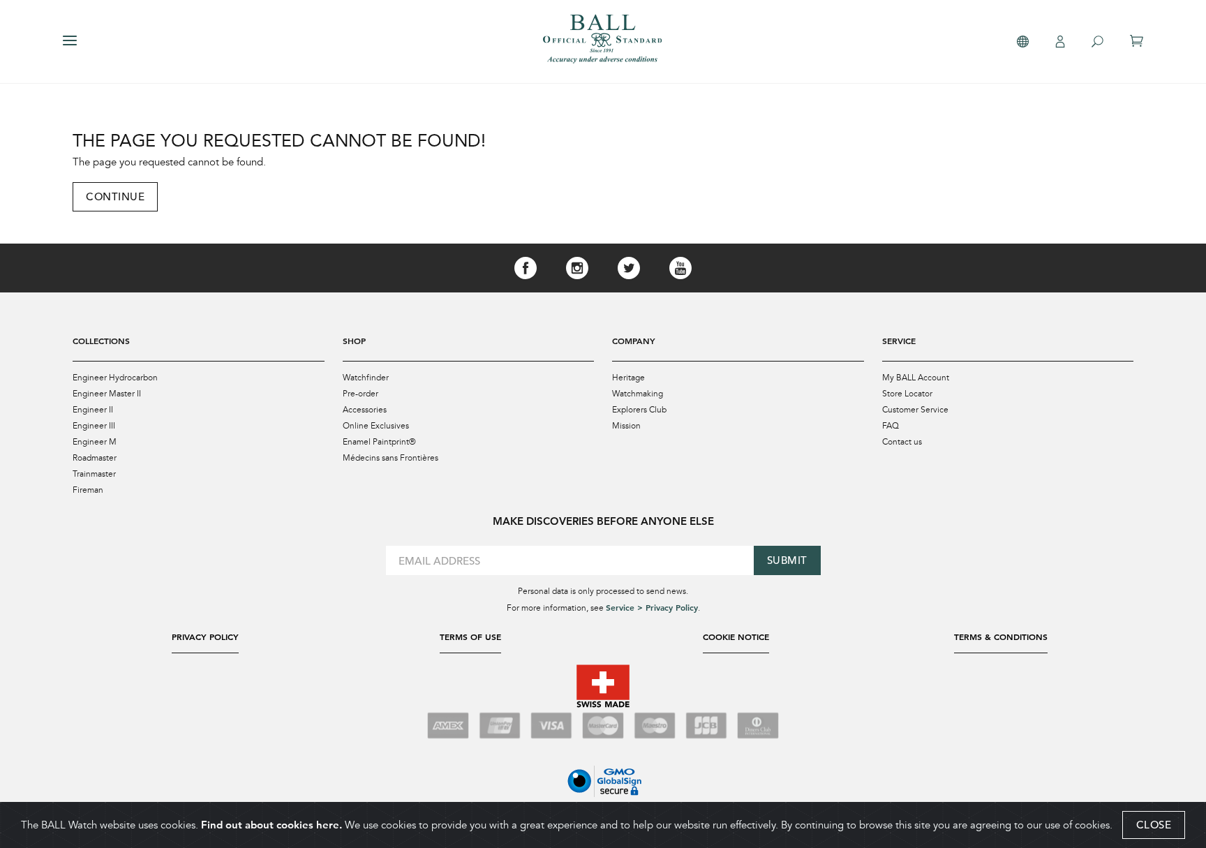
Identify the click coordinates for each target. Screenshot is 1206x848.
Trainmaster (94, 473)
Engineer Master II (107, 393)
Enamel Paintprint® (379, 441)
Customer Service (915, 409)
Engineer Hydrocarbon (115, 377)
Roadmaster (95, 457)
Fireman (88, 490)
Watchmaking (637, 393)
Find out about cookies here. (271, 824)
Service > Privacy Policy (652, 607)
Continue (115, 196)
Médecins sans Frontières (390, 457)
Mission (626, 425)
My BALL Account (915, 377)
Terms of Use (470, 636)
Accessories (365, 409)
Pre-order (360, 393)
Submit (787, 560)
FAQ (890, 425)
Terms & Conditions (1001, 636)
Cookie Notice (736, 636)
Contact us (902, 441)
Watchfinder (366, 377)
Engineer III (94, 425)
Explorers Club (639, 409)
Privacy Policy (205, 636)
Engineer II (93, 409)
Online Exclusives (376, 425)
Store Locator (907, 393)
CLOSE (1154, 824)
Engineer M (95, 441)
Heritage (628, 377)
